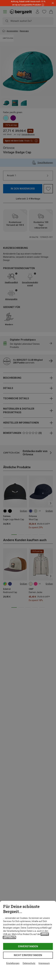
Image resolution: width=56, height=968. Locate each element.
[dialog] (28, 934)
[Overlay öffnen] (42, 4)
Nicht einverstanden (28, 955)
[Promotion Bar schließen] (53, 3)
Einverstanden (28, 946)
